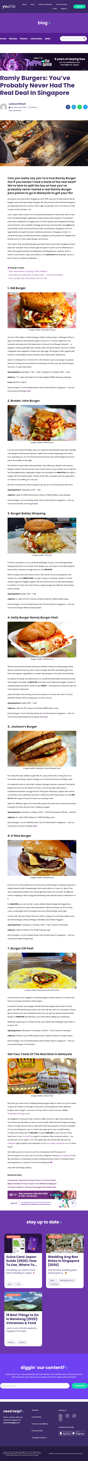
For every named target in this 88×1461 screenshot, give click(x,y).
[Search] (84, 38)
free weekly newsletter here (57, 1143)
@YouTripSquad (64, 1155)
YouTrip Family (61, 4)
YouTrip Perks (27, 1136)
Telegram (12, 1143)
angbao (52, 1280)
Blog (32, 4)
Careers (35, 1410)
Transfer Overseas (45, 4)
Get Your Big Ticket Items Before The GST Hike (28, 278)
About (24, 4)
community (36, 39)
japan (10, 1284)
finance (24, 39)
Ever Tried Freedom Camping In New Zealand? (28, 271)
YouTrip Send (54, 1284)
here (29, 391)
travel (3, 39)
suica (18, 1284)
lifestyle (13, 39)
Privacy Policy (37, 1431)
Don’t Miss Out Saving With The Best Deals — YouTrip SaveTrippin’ (36, 275)
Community (36, 1417)
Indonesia (22, 1342)
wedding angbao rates (67, 1280)
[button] (68, 107)
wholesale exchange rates (18, 1114)
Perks (55, 9)
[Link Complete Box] (23, 1261)
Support (64, 9)
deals (47, 39)
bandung (11, 1342)
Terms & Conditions (40, 1424)
